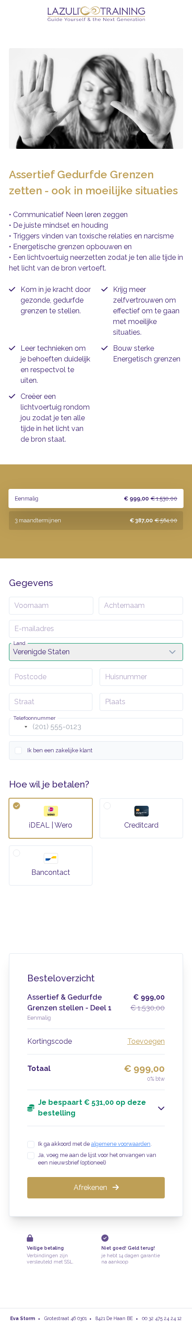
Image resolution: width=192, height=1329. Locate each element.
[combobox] (19, 726)
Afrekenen (91, 1187)
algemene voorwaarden (120, 1143)
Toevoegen (146, 1041)
